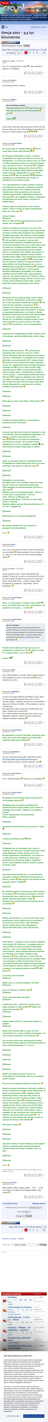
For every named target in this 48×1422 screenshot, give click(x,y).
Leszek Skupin (16, 143)
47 (31, 1322)
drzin (12, 61)
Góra (44, 73)
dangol (42, 1345)
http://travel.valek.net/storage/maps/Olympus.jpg (19, 759)
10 (27, 1310)
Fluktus (13, 99)
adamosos (37, 1309)
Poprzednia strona (10, 1203)
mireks (13, 80)
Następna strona (38, 1203)
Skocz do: (6, 1245)
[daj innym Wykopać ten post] (40, 73)
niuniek (42, 1327)
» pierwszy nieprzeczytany (21, 50)
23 (44, 52)
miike (13, 670)
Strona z (37, 50)
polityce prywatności (27, 1409)
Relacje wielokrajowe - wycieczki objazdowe (14, 1312)
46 (27, 1322)
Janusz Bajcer (16, 773)
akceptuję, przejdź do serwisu (34, 1416)
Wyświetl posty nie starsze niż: (17, 1207)
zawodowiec (15, 691)
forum (5, 3)
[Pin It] (33, 73)
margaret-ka (37, 1319)
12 (31, 1333)
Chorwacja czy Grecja (20, 1307)
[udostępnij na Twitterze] (36, 73)
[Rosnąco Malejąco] (24, 1215)
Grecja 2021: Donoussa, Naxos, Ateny (20, 1347)
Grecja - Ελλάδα (13, 1342)
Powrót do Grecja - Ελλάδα (13, 1239)
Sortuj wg (20, 1212)
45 (23, 1322)
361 (25, 1300)
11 (31, 1310)
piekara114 (37, 1340)
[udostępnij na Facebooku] (25, 73)
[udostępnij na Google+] (29, 73)
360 (20, 1300)
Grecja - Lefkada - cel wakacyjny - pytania (19, 1328)
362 (30, 1300)
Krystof (13, 1182)
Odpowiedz (6, 42)
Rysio (13, 544)
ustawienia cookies (13, 1416)
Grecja (12, 1297)
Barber (42, 1297)
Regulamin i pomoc (39, 27)
